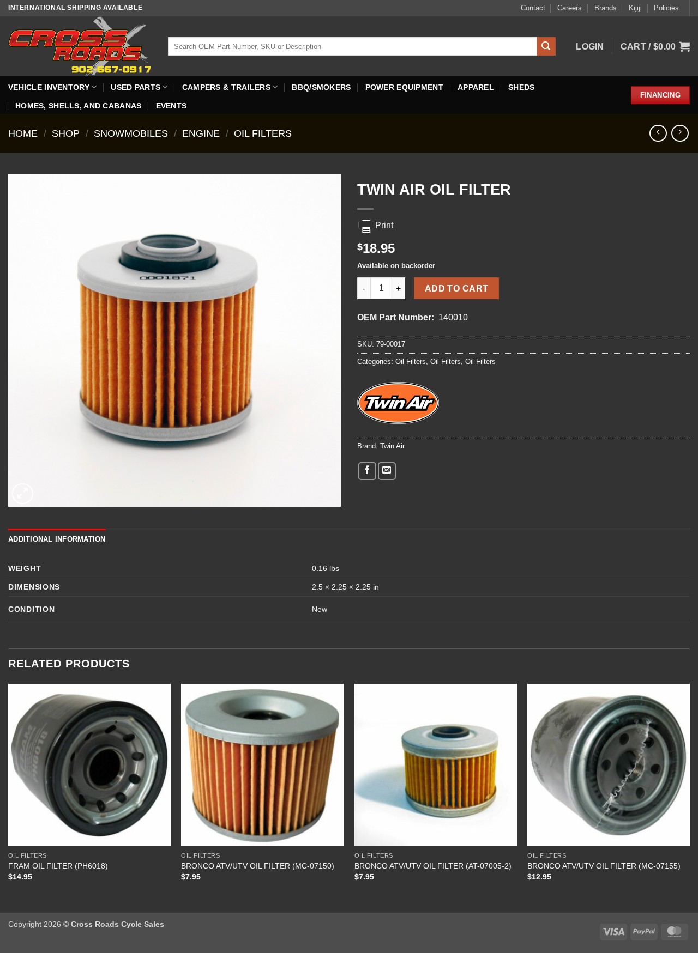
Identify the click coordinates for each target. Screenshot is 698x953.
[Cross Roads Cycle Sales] (80, 46)
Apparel (476, 87)
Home (23, 133)
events (171, 105)
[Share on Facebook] (367, 471)
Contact (533, 8)
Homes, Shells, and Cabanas (78, 105)
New (319, 609)
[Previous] (9, 797)
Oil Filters (263, 133)
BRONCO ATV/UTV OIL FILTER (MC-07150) (257, 865)
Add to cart (457, 288)
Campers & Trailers (226, 87)
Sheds (521, 87)
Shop (66, 133)
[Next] (689, 797)
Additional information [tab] (57, 539)
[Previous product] (679, 133)
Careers (569, 8)
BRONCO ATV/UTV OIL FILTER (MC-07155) (604, 865)
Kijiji (635, 8)
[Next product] (657, 133)
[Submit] (546, 46)
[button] (590, 46)
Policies (666, 8)
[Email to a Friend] (387, 471)
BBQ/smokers (321, 87)
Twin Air (392, 446)
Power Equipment (404, 87)
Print (384, 225)
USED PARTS (135, 87)
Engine (201, 133)
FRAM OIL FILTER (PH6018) (58, 865)
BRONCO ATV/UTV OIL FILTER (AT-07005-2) (433, 865)
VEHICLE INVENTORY (48, 87)
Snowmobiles (131, 133)
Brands (605, 8)
